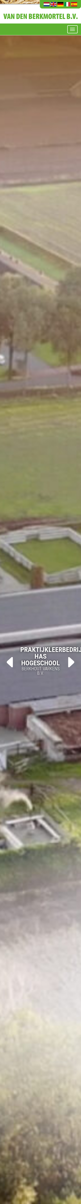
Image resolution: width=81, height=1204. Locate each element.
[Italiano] (67, 4)
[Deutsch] (60, 4)
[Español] (74, 4)
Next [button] (71, 662)
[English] (53, 4)
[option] (40, 602)
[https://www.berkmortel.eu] (40, 13)
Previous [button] (10, 662)
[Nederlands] (47, 4)
